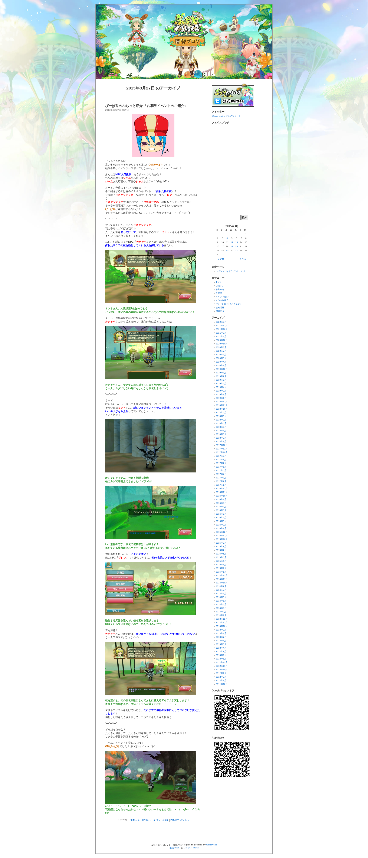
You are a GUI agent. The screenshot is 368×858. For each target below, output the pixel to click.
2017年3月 (221, 478)
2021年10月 (222, 329)
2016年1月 (221, 528)
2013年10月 (222, 626)
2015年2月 (221, 568)
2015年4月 (221, 561)
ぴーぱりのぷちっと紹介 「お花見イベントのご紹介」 (146, 106)
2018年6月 (221, 423)
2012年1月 (221, 680)
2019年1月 (221, 398)
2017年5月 (221, 470)
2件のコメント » (179, 820)
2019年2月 (221, 394)
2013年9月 (221, 630)
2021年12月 (222, 325)
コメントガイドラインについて (231, 271)
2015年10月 (222, 539)
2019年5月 (221, 383)
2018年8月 (221, 416)
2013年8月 (221, 633)
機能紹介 (220, 311)
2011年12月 (222, 684)
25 (227, 250)
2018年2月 (221, 438)
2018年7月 (221, 420)
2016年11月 (222, 492)
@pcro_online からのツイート (226, 116)
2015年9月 (221, 543)
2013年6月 (221, 640)
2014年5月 (221, 601)
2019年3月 (221, 391)
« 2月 (221, 259)
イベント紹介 (160, 820)
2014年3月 (221, 608)
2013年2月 (221, 655)
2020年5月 (221, 358)
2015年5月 (221, 557)
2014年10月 (222, 583)
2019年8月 (221, 372)
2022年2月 (221, 322)
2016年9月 (221, 499)
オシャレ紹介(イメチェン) (228, 304)
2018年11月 (222, 405)
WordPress (211, 845)
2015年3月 (221, 564)
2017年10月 (222, 452)
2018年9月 (221, 412)
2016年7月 (221, 506)
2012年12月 (222, 662)
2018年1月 (221, 441)
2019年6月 (221, 380)
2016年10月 (222, 496)
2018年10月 (222, 409)
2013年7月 (221, 637)
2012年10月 (222, 669)
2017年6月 (221, 467)
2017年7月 (221, 463)
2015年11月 (222, 535)
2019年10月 (222, 369)
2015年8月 (221, 546)
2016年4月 (221, 517)
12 (232, 242)
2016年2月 (221, 525)
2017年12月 (222, 445)
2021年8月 (221, 333)
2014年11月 (222, 579)
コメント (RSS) (191, 847)
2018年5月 (221, 427)
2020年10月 (222, 344)
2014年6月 (221, 597)
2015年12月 (222, 532)
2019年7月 (221, 376)
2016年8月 (221, 503)
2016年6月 (221, 510)
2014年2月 (221, 611)
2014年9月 (221, 586)
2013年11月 (222, 622)
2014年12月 (222, 575)
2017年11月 (222, 449)
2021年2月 (221, 336)
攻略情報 (220, 307)
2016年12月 (222, 488)
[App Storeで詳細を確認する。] (232, 779)
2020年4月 (221, 362)
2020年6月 (221, 354)
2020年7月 (221, 351)
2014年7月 (221, 593)
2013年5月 (221, 644)
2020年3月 (221, 365)
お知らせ (147, 820)
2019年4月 (221, 387)
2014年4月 (221, 604)
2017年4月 (221, 474)
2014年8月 (221, 590)
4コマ (218, 282)
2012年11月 (222, 666)
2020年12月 (222, 340)
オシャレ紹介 (222, 300)
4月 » (243, 259)
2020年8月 (221, 347)
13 (236, 242)
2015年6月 (221, 554)
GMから (135, 820)
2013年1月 (221, 659)
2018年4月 (221, 430)
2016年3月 (221, 521)
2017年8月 (221, 459)
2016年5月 (221, 514)
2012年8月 (221, 677)
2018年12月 (222, 401)
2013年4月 (221, 648)
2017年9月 (221, 456)
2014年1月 (221, 615)
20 (236, 246)
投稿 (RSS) (175, 847)
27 (236, 250)
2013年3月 (221, 651)
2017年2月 (221, 481)
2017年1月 (221, 485)
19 (232, 246)
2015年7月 (221, 550)
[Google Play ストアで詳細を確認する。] (232, 732)
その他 (219, 293)
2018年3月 (221, 434)
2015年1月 (221, 572)
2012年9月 (221, 673)
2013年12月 (222, 619)
